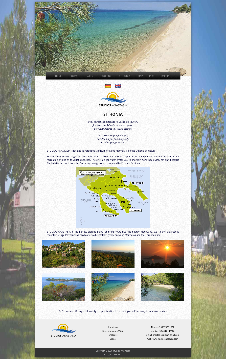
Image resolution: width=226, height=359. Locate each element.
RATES (89, 75)
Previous (31, 38)
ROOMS (74, 75)
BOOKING (106, 75)
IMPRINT (166, 75)
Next (194, 38)
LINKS (151, 75)
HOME (58, 75)
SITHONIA (124, 75)
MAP (140, 75)
